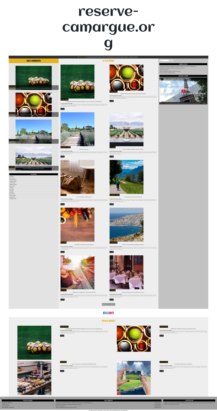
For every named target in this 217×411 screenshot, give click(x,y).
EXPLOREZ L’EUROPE (101, 57)
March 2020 (11, 194)
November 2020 (12, 181)
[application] (183, 90)
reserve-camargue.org (108, 28)
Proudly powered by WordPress (95, 410)
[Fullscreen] (205, 103)
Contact (136, 57)
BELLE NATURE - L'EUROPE (14, 140)
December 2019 (12, 198)
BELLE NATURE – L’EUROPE (127, 57)
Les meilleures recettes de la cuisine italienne (84, 244)
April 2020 (11, 192)
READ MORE (62, 108)
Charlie (20, 116)
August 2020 (12, 186)
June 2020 (11, 189)
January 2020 (12, 197)
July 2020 (11, 187)
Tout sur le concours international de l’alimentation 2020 (84, 364)
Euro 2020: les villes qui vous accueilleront (183, 364)
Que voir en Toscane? (33, 141)
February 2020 (12, 195)
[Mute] (204, 103)
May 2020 (11, 190)
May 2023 (11, 176)
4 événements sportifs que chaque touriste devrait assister (33, 115)
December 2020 (12, 179)
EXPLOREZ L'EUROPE (12, 86)
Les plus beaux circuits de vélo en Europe (133, 197)
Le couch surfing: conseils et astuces (84, 197)
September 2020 (13, 184)
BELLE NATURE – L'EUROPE (7, 407)
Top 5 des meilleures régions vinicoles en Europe (33, 168)
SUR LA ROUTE (117, 57)
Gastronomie (110, 57)
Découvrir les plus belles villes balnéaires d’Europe (133, 244)
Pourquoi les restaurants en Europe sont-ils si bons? (133, 292)
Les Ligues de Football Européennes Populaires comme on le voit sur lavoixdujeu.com (33, 88)
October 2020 (12, 182)
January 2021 (12, 178)
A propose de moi (91, 57)
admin (20, 89)
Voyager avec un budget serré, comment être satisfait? (84, 292)
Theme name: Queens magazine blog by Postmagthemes (115, 410)
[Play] (160, 103)
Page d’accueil (82, 57)
